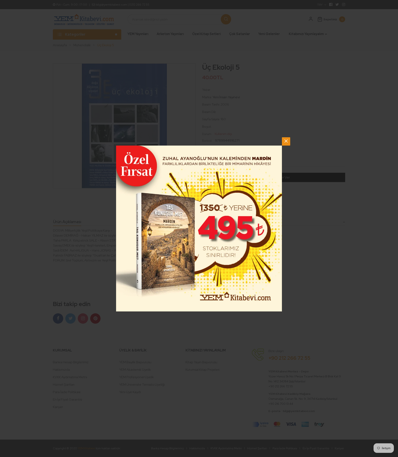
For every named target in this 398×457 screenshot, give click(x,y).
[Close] (286, 141)
